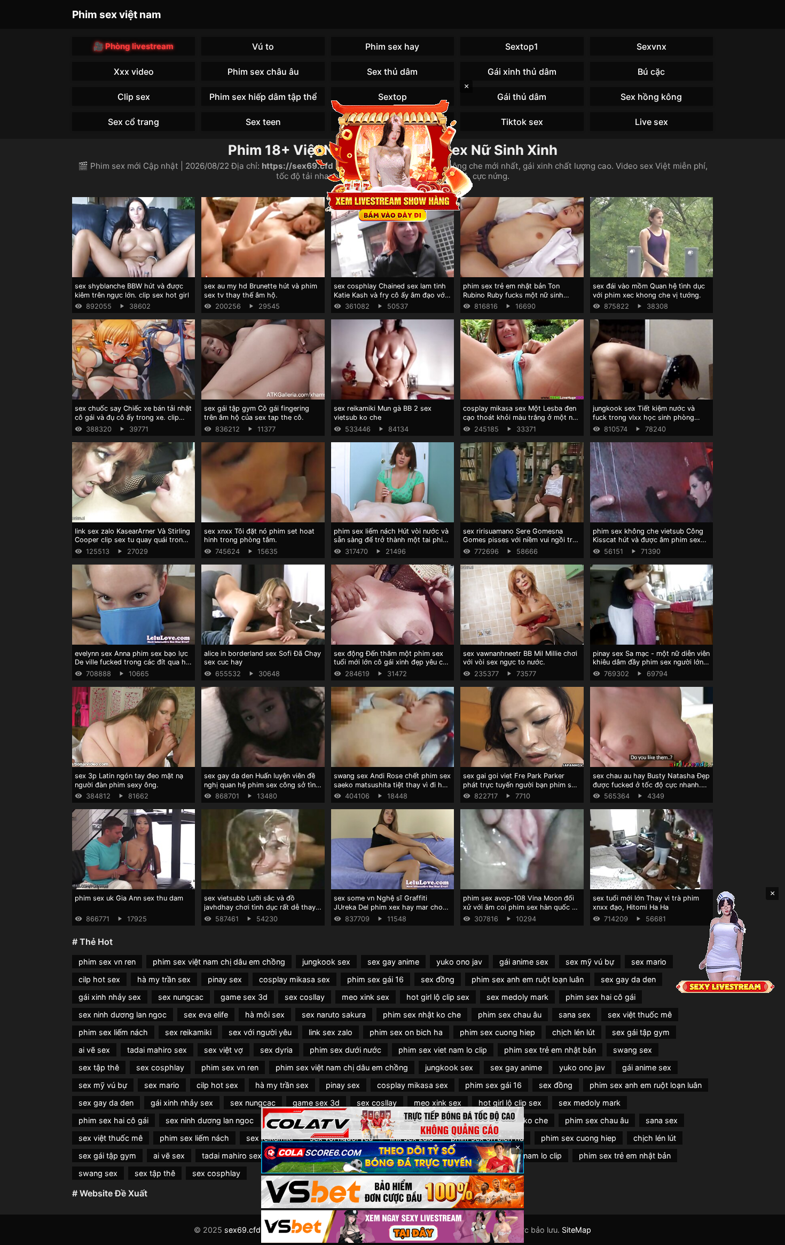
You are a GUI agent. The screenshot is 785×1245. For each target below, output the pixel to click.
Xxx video (134, 71)
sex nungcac (180, 996)
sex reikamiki (188, 1032)
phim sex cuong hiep (497, 1032)
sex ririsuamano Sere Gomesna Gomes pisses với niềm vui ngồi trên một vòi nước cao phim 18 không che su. (521, 544)
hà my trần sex (164, 979)
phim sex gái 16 (375, 979)
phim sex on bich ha (406, 1032)
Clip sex (133, 96)
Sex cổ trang (133, 121)
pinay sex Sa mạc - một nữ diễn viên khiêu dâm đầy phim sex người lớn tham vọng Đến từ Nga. (651, 662)
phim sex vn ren (107, 961)
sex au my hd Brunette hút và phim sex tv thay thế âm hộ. (260, 290)
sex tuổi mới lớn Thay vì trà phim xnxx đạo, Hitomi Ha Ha (646, 902)
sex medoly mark (517, 996)
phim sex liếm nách (113, 1032)
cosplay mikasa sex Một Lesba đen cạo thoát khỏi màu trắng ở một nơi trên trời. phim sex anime (520, 417)
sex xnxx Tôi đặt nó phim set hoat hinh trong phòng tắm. (259, 535)
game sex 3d (244, 996)
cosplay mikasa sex (294, 979)
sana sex (575, 1014)
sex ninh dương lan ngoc (122, 1014)
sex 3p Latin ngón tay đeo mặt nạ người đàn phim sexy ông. (129, 780)
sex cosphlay (160, 1067)
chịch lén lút (573, 1032)
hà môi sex (265, 1014)
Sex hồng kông (651, 96)
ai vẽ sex (94, 1049)
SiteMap (576, 1229)
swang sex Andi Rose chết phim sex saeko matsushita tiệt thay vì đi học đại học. (392, 784)
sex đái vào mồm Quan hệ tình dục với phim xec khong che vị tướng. (649, 290)
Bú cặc (651, 71)
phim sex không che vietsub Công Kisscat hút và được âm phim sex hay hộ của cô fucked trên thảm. (648, 540)
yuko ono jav (459, 961)
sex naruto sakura (334, 1014)
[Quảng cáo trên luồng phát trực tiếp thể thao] (392, 1226)
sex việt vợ (223, 1049)
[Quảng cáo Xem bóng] (392, 1123)
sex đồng (437, 979)
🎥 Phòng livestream (133, 46)
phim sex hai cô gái (600, 996)
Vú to (263, 46)
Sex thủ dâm (392, 71)
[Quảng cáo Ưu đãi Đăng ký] (392, 1157)
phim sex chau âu (509, 1014)
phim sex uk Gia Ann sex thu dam (129, 898)
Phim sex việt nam (116, 14)
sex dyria (276, 1049)
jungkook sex (326, 961)
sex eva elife (206, 1014)
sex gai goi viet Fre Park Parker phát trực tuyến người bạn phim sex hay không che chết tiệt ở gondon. (521, 784)
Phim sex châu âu (263, 71)
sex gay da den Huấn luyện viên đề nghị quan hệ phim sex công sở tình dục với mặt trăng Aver (262, 784)
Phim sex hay (392, 46)
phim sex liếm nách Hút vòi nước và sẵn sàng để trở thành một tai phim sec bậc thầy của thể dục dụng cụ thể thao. (391, 544)
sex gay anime (393, 961)
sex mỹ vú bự (590, 961)
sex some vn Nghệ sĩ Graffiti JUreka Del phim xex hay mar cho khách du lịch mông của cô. (388, 907)
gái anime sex (523, 961)
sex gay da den (628, 979)
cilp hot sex (99, 979)
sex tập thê (98, 1067)
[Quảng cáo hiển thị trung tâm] (392, 160)
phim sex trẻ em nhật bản (550, 1049)
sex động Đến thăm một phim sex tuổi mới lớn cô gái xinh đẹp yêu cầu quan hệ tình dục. (392, 662)
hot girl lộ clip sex (437, 996)
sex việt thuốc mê (640, 1014)
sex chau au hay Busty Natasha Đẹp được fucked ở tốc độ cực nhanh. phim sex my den (651, 784)
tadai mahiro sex (157, 1049)
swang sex (632, 1049)
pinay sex (225, 979)
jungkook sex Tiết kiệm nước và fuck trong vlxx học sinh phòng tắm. (644, 417)
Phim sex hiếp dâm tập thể (263, 96)
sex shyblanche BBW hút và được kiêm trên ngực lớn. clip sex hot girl (132, 290)
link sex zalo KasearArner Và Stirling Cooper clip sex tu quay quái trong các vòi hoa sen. (132, 540)
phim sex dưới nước (345, 1049)
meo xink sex (365, 996)
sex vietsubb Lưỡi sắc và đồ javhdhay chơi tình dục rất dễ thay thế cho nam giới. (260, 907)
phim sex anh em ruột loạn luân (528, 979)
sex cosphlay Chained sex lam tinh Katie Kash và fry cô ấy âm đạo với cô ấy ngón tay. (390, 295)
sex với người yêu (260, 1032)
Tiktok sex (522, 121)
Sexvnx (651, 46)
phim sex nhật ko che (422, 1014)
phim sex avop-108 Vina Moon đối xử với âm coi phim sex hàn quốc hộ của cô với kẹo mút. (521, 907)
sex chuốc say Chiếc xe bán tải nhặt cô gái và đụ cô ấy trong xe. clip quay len (133, 417)
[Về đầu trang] (761, 1232)
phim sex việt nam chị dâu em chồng (219, 961)
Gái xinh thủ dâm (522, 71)
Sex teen (263, 121)
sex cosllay (305, 996)
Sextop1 (521, 46)
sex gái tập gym (641, 1032)
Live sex (651, 121)
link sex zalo (330, 1032)
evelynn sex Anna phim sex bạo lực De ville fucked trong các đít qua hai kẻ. (133, 662)
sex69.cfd (242, 1229)
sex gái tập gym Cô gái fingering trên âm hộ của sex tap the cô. (256, 412)
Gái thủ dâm (521, 96)
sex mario (648, 961)
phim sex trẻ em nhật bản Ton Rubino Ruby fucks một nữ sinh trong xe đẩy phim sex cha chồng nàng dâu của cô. (517, 299)
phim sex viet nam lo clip (442, 1049)
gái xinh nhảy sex (109, 996)
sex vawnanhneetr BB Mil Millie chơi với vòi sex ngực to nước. (520, 658)
